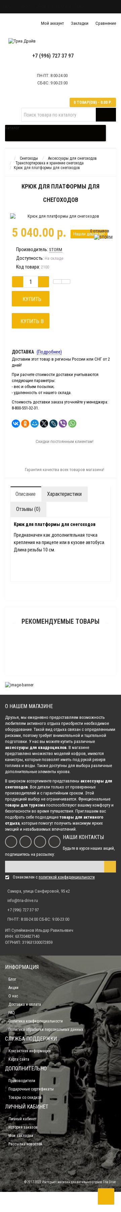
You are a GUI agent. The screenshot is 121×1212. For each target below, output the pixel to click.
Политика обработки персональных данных (45, 1029)
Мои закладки (20, 1135)
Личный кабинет (22, 1119)
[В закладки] (57, 281)
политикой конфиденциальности (67, 877)
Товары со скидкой (25, 1097)
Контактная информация (29, 1051)
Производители (21, 1080)
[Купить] (45, 651)
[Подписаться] (110, 867)
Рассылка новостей (25, 1144)
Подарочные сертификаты (31, 1089)
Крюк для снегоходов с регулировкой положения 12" (60, 660)
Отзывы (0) (28, 509)
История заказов (23, 1127)
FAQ (80, 6)
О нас (25, 6)
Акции (13, 987)
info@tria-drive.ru (22, 900)
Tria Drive (109, 1182)
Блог (9, 6)
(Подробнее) (49, 352)
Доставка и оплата (53, 6)
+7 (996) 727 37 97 (53, 56)
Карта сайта (18, 1059)
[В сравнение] (66, 281)
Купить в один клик (30, 323)
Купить (30, 299)
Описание (25, 494)
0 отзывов (99, 230)
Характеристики (64, 494)
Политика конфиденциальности (35, 1021)
